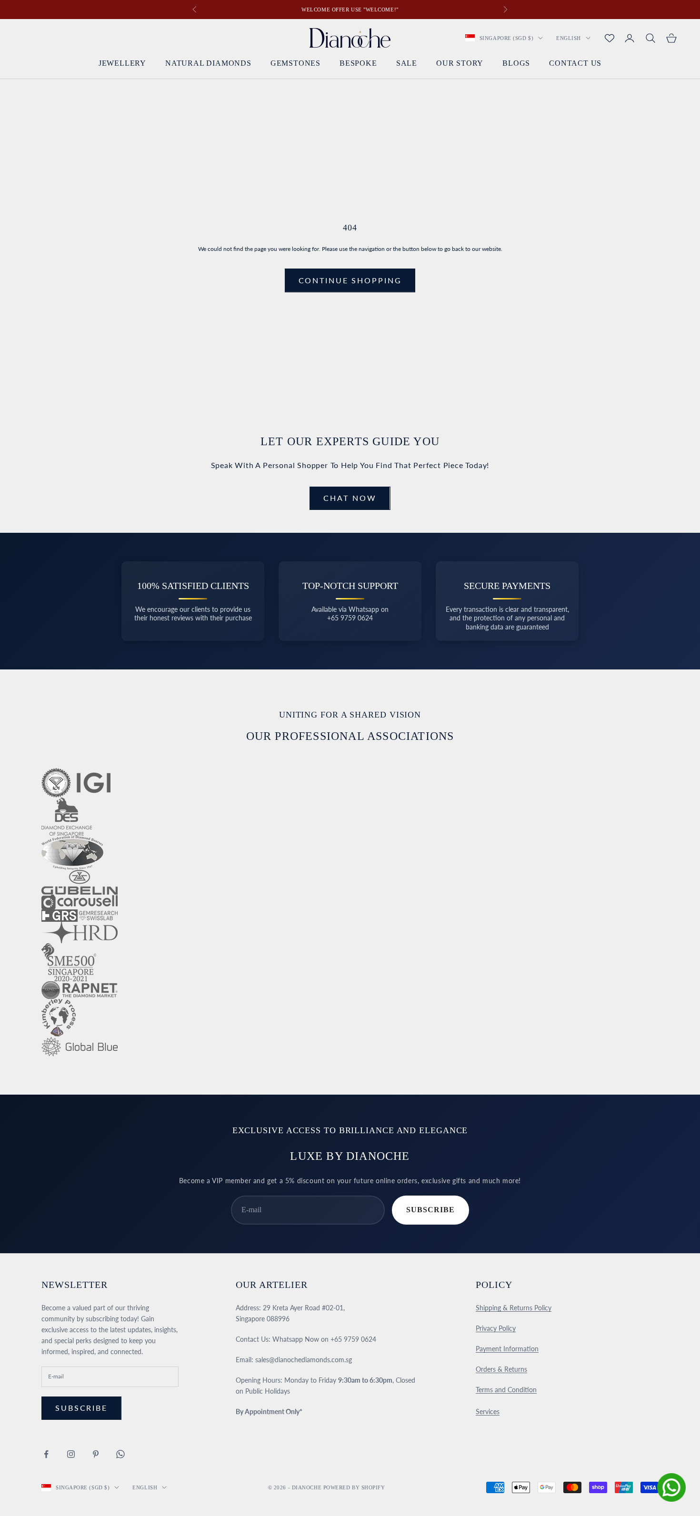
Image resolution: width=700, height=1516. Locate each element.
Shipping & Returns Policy (513, 1308)
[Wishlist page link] (609, 38)
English (568, 38)
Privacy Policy (496, 1328)
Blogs (516, 64)
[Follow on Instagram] (71, 1454)
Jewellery (122, 64)
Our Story (459, 64)
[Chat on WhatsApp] (671, 1487)
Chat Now (349, 497)
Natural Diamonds (208, 64)
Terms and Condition (506, 1390)
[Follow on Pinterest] (95, 1454)
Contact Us (575, 64)
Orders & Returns (501, 1369)
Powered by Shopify (354, 1487)
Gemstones (295, 64)
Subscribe (430, 1210)
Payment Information (507, 1349)
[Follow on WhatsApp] (120, 1454)
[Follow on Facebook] (46, 1454)
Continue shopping (350, 280)
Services (488, 1411)
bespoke (358, 64)
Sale (406, 64)
